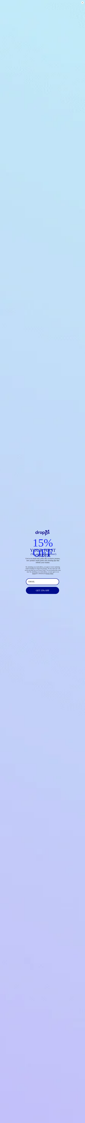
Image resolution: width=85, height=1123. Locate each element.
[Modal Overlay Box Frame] (42, 561)
